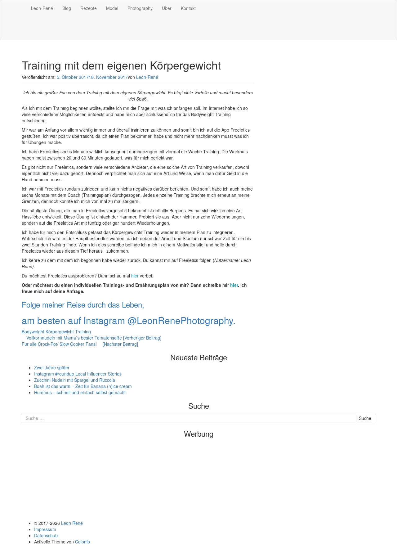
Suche (365, 418)
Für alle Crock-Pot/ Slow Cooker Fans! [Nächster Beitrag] (80, 344)
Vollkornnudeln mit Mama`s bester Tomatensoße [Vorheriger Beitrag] (93, 338)
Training (83, 331)
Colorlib (82, 541)
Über (167, 8)
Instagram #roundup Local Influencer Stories (78, 374)
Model (112, 8)
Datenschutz (46, 535)
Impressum (45, 529)
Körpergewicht (60, 331)
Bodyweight (33, 331)
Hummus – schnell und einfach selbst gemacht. (80, 392)
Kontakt (188, 8)
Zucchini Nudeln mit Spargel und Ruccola (74, 380)
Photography (140, 8)
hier (135, 275)
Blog (66, 8)
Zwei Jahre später (51, 367)
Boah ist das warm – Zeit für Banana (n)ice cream (83, 386)
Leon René (72, 523)
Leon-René (42, 8)
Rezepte (88, 8)
